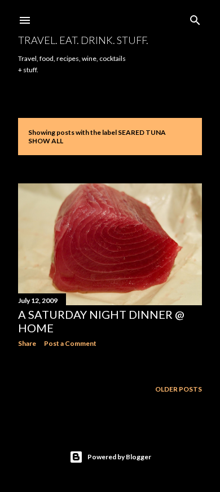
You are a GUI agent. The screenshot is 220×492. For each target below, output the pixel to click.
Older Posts (178, 389)
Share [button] (27, 343)
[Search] (195, 18)
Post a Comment (70, 343)
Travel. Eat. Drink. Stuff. (83, 40)
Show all (45, 141)
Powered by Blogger (119, 457)
